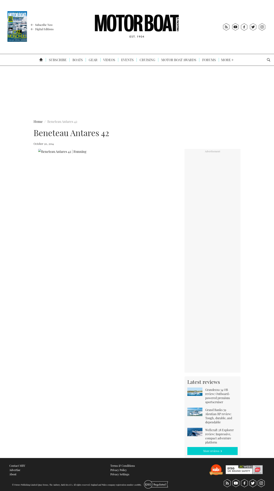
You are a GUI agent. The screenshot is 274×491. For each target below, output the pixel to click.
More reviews (211, 451)
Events (127, 60)
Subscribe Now (43, 25)
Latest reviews (203, 381)
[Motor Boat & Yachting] (137, 27)
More (226, 60)
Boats (77, 60)
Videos (109, 60)
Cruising (147, 60)
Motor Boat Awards (178, 60)
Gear (92, 60)
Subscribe (57, 60)
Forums (208, 60)
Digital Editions (43, 29)
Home (38, 121)
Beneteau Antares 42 (62, 121)
